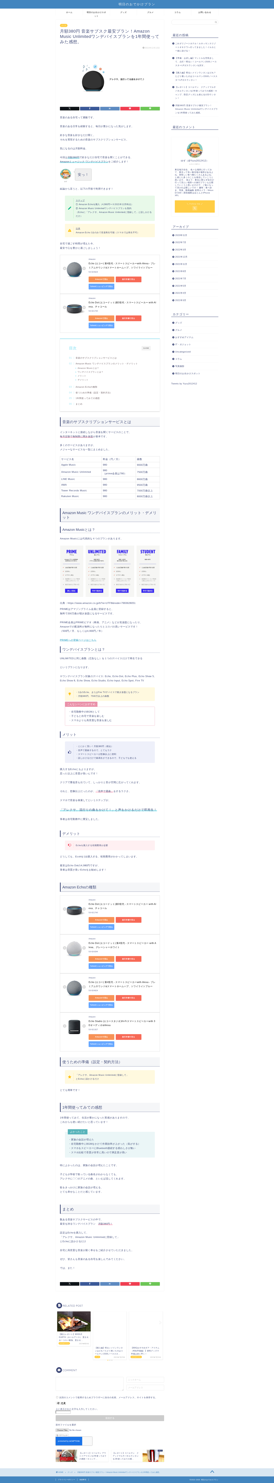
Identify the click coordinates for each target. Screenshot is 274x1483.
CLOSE (146, 348)
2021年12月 (181, 257)
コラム (177, 12)
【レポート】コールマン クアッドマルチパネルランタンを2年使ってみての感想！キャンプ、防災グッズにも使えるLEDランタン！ (196, 92)
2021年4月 (180, 293)
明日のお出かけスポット (96, 13)
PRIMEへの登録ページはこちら (78, 640)
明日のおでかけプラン (137, 4)
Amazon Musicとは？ (88, 368)
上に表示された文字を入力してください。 (77, 1409)
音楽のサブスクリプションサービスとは (96, 358)
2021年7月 (180, 278)
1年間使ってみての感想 (88, 398)
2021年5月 (180, 286)
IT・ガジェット (183, 344)
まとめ (79, 404)
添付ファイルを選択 (66, 1425)
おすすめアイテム (184, 337)
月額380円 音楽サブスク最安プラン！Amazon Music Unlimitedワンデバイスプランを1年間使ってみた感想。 (196, 109)
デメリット (83, 380)
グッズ (123, 12)
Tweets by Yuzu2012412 (184, 383)
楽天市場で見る (128, 279)
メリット (82, 376)
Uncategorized (183, 351)
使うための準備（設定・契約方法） (94, 392)
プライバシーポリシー (66, 1479)
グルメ (150, 12)
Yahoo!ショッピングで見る (101, 286)
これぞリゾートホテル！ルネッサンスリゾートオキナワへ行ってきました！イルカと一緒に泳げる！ (195, 47)
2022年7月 (180, 242)
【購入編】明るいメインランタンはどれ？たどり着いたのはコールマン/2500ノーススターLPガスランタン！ (196, 76)
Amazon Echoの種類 (86, 387)
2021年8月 (180, 271)
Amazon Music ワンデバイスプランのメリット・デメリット (107, 363)
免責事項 (82, 1479)
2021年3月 (180, 300)
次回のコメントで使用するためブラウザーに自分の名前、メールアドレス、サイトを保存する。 (108, 1397)
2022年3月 (180, 249)
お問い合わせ (204, 12)
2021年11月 (181, 264)
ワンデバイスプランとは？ (90, 372)
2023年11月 (181, 235)
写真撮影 (179, 366)
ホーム (69, 12)
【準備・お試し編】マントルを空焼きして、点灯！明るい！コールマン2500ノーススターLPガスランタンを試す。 (196, 61)
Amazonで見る (101, 279)
